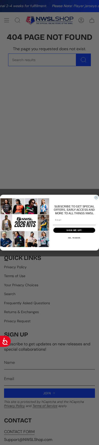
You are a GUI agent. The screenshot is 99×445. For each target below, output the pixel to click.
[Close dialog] (96, 197)
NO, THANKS (74, 238)
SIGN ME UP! (74, 230)
